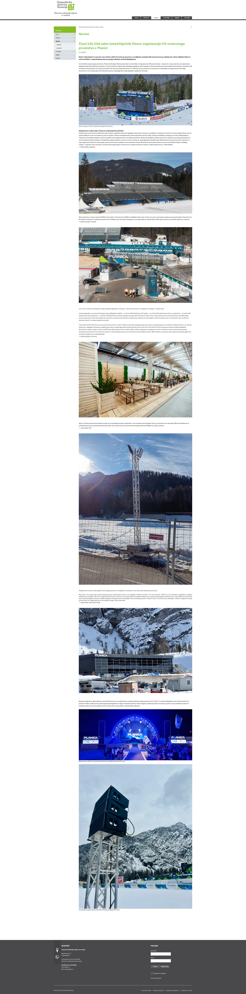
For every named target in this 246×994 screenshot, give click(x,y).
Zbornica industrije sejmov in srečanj (89, 27)
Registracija (164, 966)
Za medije (166, 18)
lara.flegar (66, 969)
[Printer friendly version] (191, 27)
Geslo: (152, 957)
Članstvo (146, 18)
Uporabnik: (154, 951)
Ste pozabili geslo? (156, 978)
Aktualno (59, 45)
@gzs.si (71, 969)
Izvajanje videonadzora (172, 990)
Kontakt (187, 18)
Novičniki (59, 48)
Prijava (155, 966)
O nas (136, 18)
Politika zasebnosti (158, 990)
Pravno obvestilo (146, 990)
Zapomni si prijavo (160, 973)
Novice (156, 18)
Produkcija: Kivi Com (186, 990)
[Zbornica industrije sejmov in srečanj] (123, 9)
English (177, 18)
